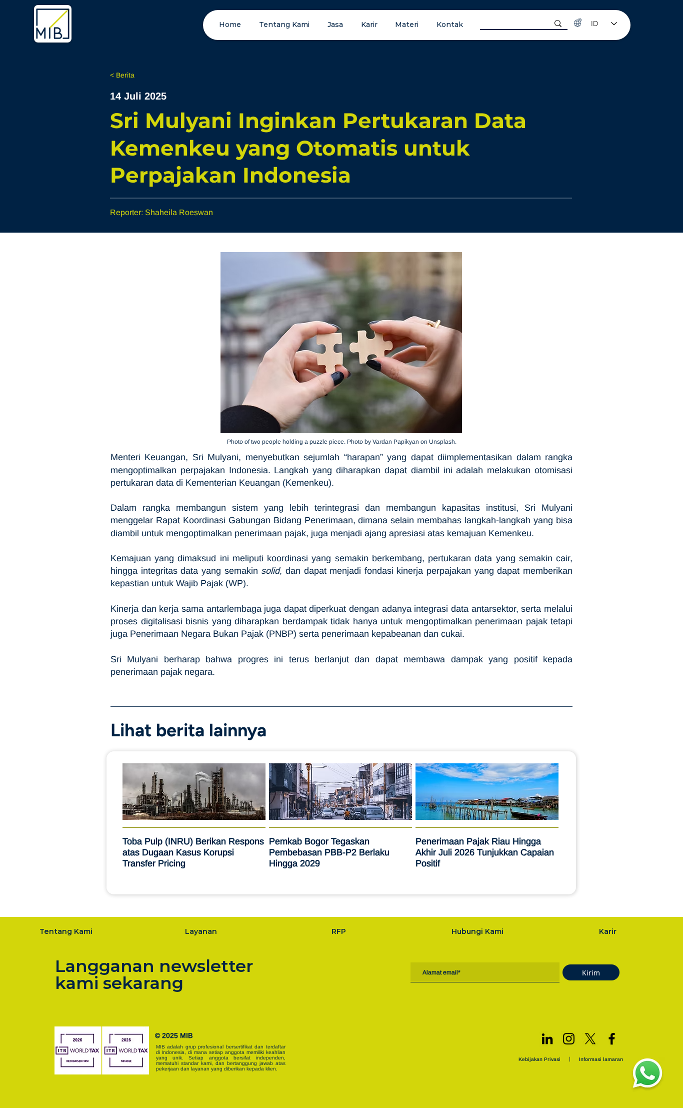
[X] (590, 1038)
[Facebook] (612, 1038)
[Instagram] (568, 1038)
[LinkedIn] (547, 1038)
